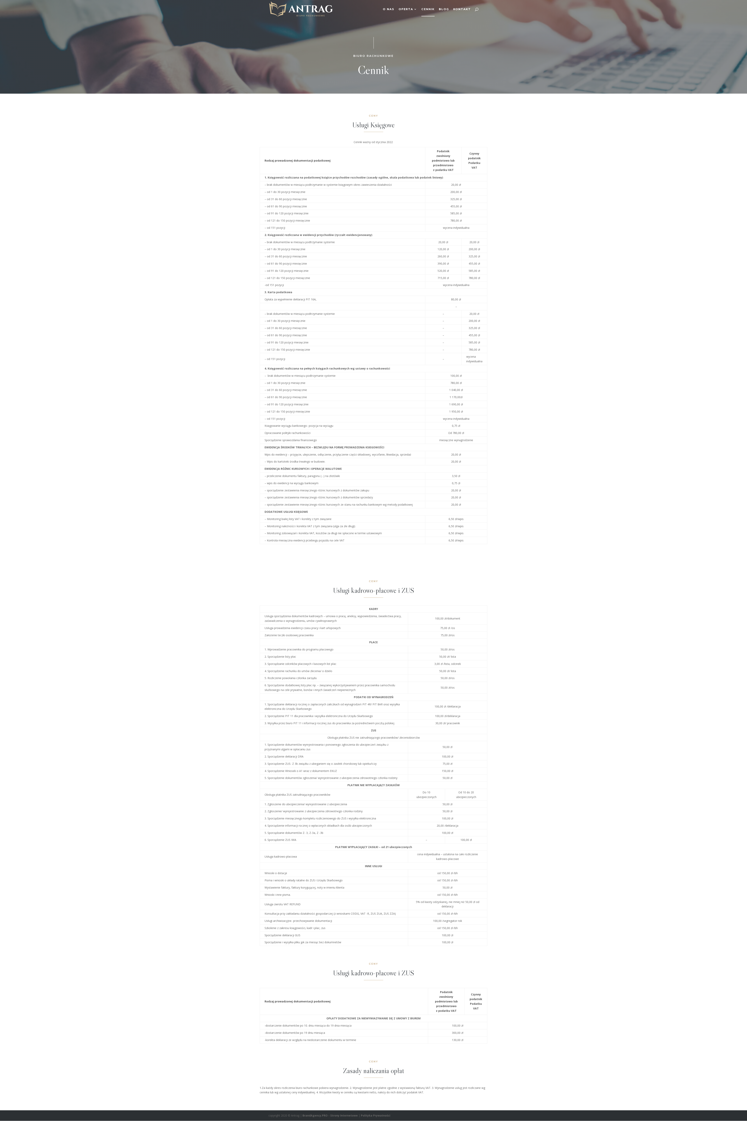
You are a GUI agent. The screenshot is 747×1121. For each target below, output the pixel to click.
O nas (388, 9)
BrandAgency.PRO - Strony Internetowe (330, 1115)
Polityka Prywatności (375, 1115)
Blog (444, 9)
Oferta (406, 9)
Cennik (428, 9)
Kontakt (462, 9)
